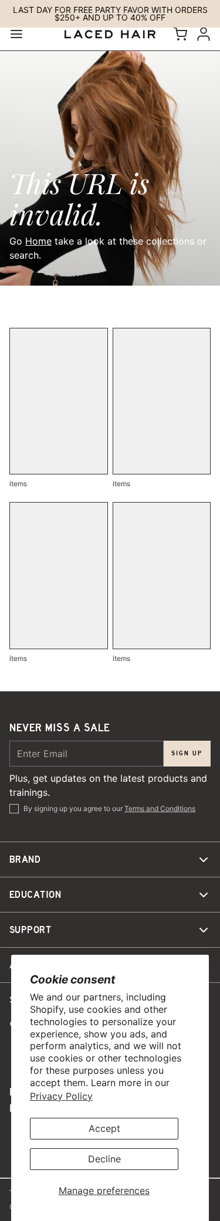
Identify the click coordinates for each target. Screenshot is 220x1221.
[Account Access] (201, 34)
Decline (104, 1159)
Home (38, 241)
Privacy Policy (61, 1096)
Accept (104, 1128)
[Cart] (177, 34)
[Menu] (21, 34)
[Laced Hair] (110, 34)
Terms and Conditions (159, 808)
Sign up (187, 753)
